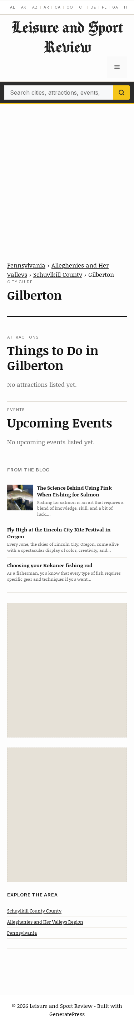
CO (69, 7)
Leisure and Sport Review (67, 37)
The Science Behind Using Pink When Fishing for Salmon (74, 491)
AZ (35, 7)
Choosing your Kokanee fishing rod (49, 565)
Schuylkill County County (34, 911)
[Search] (121, 92)
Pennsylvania (26, 265)
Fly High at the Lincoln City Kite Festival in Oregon (59, 533)
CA (58, 7)
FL (104, 7)
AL (12, 7)
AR (46, 7)
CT (82, 7)
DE (93, 7)
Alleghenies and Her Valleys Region (45, 922)
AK (24, 7)
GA (115, 7)
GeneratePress (67, 1014)
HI (126, 7)
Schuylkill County (57, 274)
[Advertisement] (67, 174)
